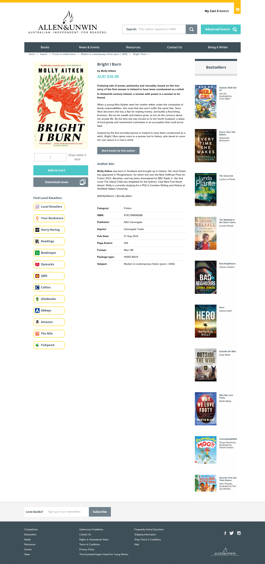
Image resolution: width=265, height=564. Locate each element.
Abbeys (46, 310)
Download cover (56, 182)
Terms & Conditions (89, 544)
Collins (46, 287)
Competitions (31, 529)
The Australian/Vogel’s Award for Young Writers (103, 554)
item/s (217, 11)
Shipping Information (145, 534)
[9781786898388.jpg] (60, 105)
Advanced (217, 29)
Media (27, 539)
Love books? (34, 512)
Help (136, 544)
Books (45, 47)
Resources (133, 47)
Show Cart (237, 8)
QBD (44, 276)
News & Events (89, 47)
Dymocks (47, 264)
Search (131, 29)
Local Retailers (51, 207)
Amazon (47, 322)
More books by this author (118, 150)
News (27, 554)
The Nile (47, 333)
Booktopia (48, 253)
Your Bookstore (52, 218)
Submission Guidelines (91, 529)
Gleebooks (48, 299)
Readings (47, 241)
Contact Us (174, 47)
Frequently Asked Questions (149, 529)
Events (28, 549)
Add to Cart (56, 170)
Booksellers (30, 534)
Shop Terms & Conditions (147, 539)
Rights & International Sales (94, 539)
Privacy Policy (86, 549)
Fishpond (47, 345)
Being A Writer (218, 47)
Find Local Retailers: (47, 198)
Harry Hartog (50, 230)
